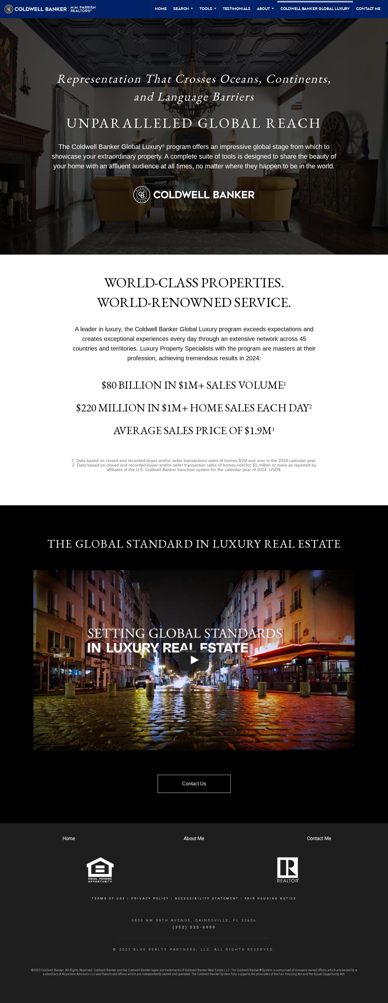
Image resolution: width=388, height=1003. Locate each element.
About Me (194, 838)
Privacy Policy (150, 898)
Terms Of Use (108, 898)
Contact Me (368, 9)
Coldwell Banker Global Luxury (315, 9)
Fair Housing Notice (270, 898)
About (265, 12)
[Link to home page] (53, 9)
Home (161, 9)
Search (183, 12)
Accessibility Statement (207, 898)
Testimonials (237, 9)
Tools (208, 12)
